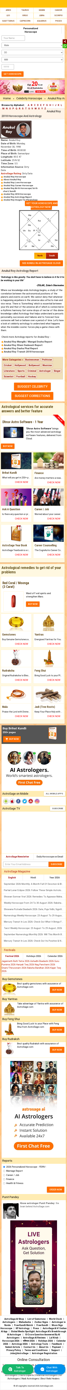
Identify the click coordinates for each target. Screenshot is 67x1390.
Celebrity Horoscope (29, 98)
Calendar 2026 (55, 956)
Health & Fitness (14, 1183)
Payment (56, 1347)
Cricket (8, 365)
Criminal (32, 371)
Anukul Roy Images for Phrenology (21, 200)
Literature (9, 371)
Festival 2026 (12, 956)
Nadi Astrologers (30, 1378)
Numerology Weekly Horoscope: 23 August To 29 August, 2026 (35, 915)
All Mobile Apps (54, 793)
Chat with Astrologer (52, 1369)
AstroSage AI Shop (14, 1319)
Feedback (57, 1344)
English (12, 877)
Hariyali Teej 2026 (25, 964)
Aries (8, 10)
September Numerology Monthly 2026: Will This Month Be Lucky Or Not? (35, 934)
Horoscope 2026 (10, 1341)
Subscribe (57, 808)
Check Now (21, 482)
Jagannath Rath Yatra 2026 (16, 961)
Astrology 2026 (20, 1344)
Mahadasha (25, 1322)
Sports (21, 371)
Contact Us (29, 1347)
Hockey (32, 376)
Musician (47, 365)
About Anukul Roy (12, 179)
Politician (47, 359)
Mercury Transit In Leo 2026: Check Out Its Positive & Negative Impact (35, 940)
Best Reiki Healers (50, 1378)
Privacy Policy (13, 1350)
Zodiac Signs (41, 1322)
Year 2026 (55, 877)
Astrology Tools (39, 1344)
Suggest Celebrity (32, 386)
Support (55, 1350)
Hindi (33, 877)
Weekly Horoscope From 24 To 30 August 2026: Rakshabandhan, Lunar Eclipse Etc (35, 902)
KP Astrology (22, 1328)
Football (20, 376)
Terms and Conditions (36, 1350)
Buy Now (14, 739)
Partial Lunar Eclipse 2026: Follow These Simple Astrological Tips (35, 890)
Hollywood (20, 365)
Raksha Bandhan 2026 (38, 967)
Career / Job (12, 1175)
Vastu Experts (26, 1375)
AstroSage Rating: (11, 173)
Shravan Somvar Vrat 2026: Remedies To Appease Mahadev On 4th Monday (35, 896)
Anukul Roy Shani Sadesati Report (23, 345)
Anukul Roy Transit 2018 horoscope (24, 351)
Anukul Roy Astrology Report (18, 197)
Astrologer (45, 371)
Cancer (58, 10)
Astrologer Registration (44, 1353)
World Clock (55, 1319)
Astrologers (8, 1322)
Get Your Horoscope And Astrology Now (42, 205)
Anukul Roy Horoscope (15, 177)
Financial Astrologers (46, 1375)
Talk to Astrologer (20, 1369)
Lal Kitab (53, 1337)
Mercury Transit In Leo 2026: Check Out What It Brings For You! (35, 921)
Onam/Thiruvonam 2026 (14, 967)
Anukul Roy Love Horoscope (17, 182)
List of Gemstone (36, 1319)
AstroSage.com (46, 1386)
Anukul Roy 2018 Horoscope (17, 194)
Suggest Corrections (32, 396)
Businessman (32, 359)
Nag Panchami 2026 (45, 964)
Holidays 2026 (33, 956)
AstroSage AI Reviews (34, 1337)
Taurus (25, 10)
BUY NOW (7, 446)
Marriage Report (14, 1170)
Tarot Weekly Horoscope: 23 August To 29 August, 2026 (33, 928)
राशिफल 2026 (29, 1341)
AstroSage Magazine (17, 871)
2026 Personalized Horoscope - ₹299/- (26, 1166)
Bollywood (34, 365)
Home (7, 98)
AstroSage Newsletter (17, 856)
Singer (57, 371)
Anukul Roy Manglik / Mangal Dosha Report (28, 341)
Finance (10, 1179)
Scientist (8, 376)
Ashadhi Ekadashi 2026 (42, 961)
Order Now (55, 1189)
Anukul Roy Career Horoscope (18, 185)
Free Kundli (42, 1325)
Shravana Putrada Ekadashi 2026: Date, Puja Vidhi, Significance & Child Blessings (35, 909)
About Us (43, 1347)
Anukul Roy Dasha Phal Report (21, 348)
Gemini (42, 10)
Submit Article (12, 1347)
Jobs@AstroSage (19, 1353)
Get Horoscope (13, 74)
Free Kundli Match (23, 1325)
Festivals (9, 950)
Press (36, 1328)
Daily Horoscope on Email (50, 856)
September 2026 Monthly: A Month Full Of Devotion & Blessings (35, 884)
